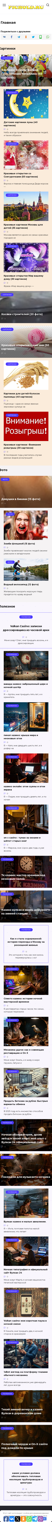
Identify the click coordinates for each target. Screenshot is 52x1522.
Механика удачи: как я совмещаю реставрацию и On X (24, 1051)
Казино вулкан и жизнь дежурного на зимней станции (25, 911)
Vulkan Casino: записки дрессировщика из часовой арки (26, 628)
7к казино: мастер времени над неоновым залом (23, 877)
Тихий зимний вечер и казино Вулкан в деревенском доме (22, 1411)
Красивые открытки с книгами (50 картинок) (25, 346)
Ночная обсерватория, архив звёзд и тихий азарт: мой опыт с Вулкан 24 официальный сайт (23, 1138)
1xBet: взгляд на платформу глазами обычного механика (26, 1373)
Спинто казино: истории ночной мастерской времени (23, 1000)
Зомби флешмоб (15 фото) (19, 543)
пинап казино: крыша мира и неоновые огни (21, 737)
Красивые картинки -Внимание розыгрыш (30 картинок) (22, 446)
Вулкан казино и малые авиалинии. (25, 1221)
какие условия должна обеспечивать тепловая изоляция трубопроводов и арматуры (26, 1478)
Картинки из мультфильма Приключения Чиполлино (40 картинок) (21, 73)
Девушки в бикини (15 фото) (20, 499)
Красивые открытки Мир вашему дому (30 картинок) (23, 277)
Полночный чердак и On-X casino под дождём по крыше (24, 1446)
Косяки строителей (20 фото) (22, 314)
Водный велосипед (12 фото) (21, 584)
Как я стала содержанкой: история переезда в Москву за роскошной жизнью (26, 941)
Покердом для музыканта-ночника (25, 1176)
